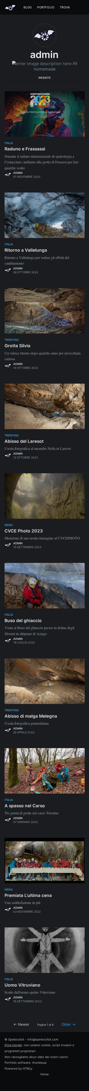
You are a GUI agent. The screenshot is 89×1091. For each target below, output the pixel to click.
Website (44, 77)
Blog (28, 7)
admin (18, 173)
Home (44, 1074)
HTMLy (27, 1068)
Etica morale (13, 1045)
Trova (65, 7)
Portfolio (45, 7)
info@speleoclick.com (42, 1039)
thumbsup (39, 1062)
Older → (69, 1024)
